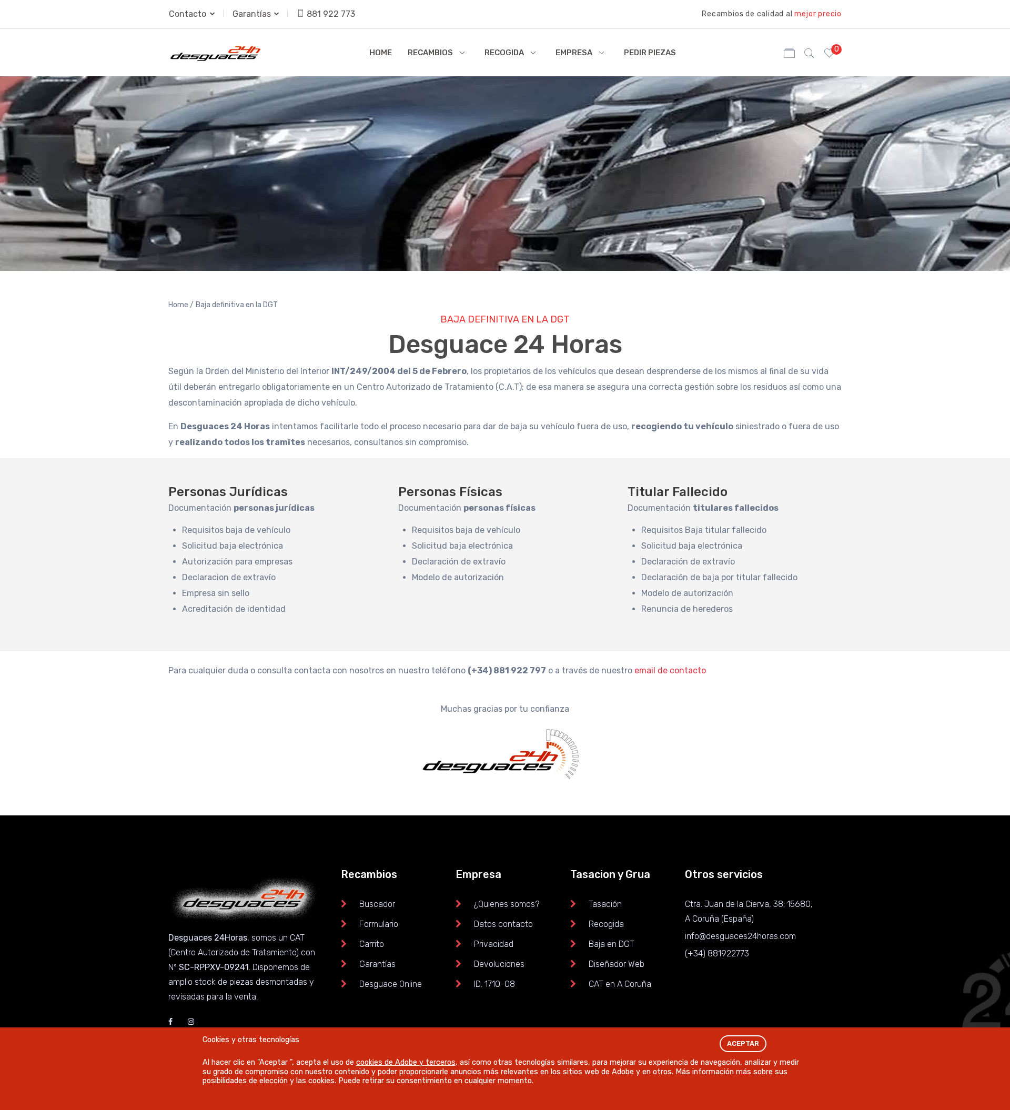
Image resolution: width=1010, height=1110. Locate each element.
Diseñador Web (616, 964)
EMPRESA (574, 52)
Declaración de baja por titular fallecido (719, 577)
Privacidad (493, 944)
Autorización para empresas (237, 562)
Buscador (377, 904)
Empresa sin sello (215, 593)
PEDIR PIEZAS (650, 52)
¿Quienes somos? (506, 904)
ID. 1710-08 (494, 984)
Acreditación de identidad (234, 609)
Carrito (371, 944)
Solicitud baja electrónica (232, 546)
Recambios (430, 52)
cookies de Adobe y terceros (406, 1062)
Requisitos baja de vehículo (236, 530)
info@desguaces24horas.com (740, 936)
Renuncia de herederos (687, 609)
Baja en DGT (611, 944)
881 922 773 (331, 14)
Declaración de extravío (459, 562)
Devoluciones (499, 964)
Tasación (605, 904)
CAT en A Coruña (620, 984)
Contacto (188, 14)
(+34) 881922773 (717, 953)
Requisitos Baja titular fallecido (703, 530)
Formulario (378, 924)
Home (380, 52)
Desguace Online (390, 984)
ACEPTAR (743, 1043)
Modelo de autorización (458, 577)
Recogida (606, 924)
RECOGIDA (504, 52)
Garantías (253, 14)
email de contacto (670, 670)
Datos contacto (503, 924)
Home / (181, 304)
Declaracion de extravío (229, 577)
